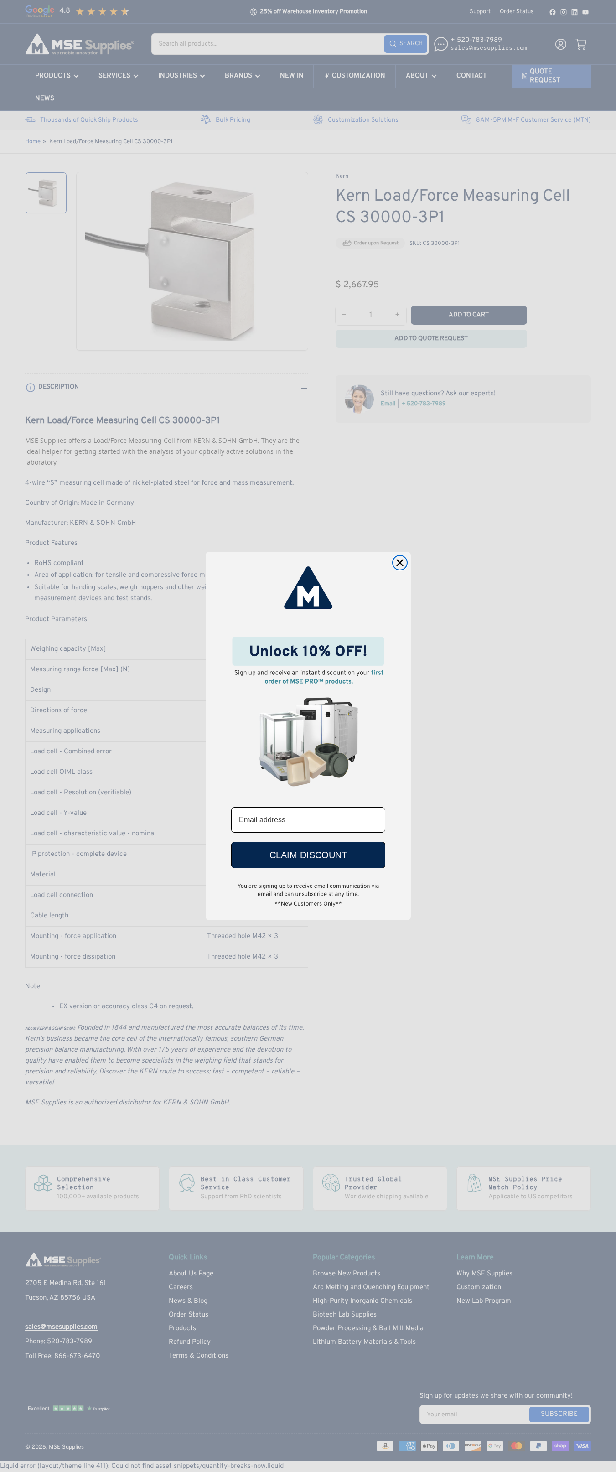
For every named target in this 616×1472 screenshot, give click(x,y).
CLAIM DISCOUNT (308, 855)
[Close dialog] (400, 562)
